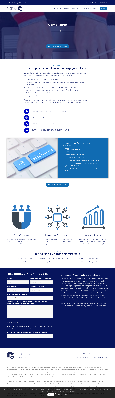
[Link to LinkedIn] (9, 2)
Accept (51, 394)
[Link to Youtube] (12, 2)
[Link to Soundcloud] (14, 2)
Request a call (23, 357)
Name (9, 278)
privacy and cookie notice (69, 391)
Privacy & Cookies (102, 357)
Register (105, 354)
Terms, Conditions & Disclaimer (86, 357)
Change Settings (61, 394)
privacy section (96, 303)
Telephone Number (37, 286)
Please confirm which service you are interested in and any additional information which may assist (27, 302)
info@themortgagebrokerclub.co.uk (95, 306)
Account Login (88, 2)
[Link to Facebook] (7, 2)
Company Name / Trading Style (41, 278)
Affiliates (85, 354)
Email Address (12, 286)
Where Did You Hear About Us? (18, 294)
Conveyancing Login (101, 2)
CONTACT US (22, 2)
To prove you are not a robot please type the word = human (27, 332)
